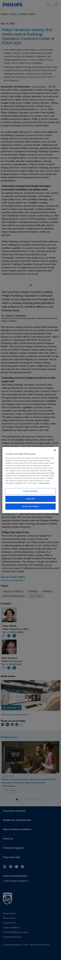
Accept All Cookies (30, 506)
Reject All (30, 499)
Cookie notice (44, 483)
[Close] (55, 450)
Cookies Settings (30, 491)
